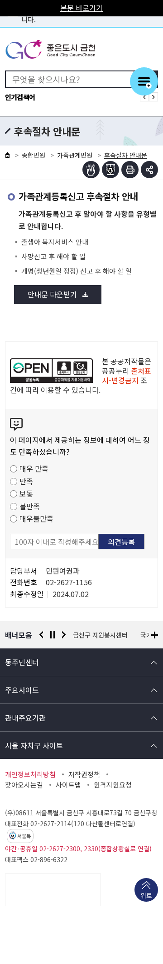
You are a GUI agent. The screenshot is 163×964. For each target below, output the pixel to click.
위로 (146, 895)
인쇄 (130, 169)
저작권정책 (84, 774)
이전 (41, 634)
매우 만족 (33, 468)
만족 (26, 481)
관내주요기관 (25, 717)
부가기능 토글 (149, 169)
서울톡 (24, 836)
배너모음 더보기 (154, 635)
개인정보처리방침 (30, 774)
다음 (64, 634)
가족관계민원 (74, 155)
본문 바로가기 (81, 7)
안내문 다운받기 (52, 294)
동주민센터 (22, 662)
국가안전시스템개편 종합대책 (119, 635)
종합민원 (33, 155)
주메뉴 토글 (144, 81)
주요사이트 (22, 689)
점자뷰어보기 (91, 169)
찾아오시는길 (24, 785)
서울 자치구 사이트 (34, 745)
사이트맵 (68, 785)
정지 (52, 634)
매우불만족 (36, 518)
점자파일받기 (110, 169)
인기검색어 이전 (144, 96)
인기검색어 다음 (153, 96)
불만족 (29, 506)
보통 (26, 493)
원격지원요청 (113, 785)
